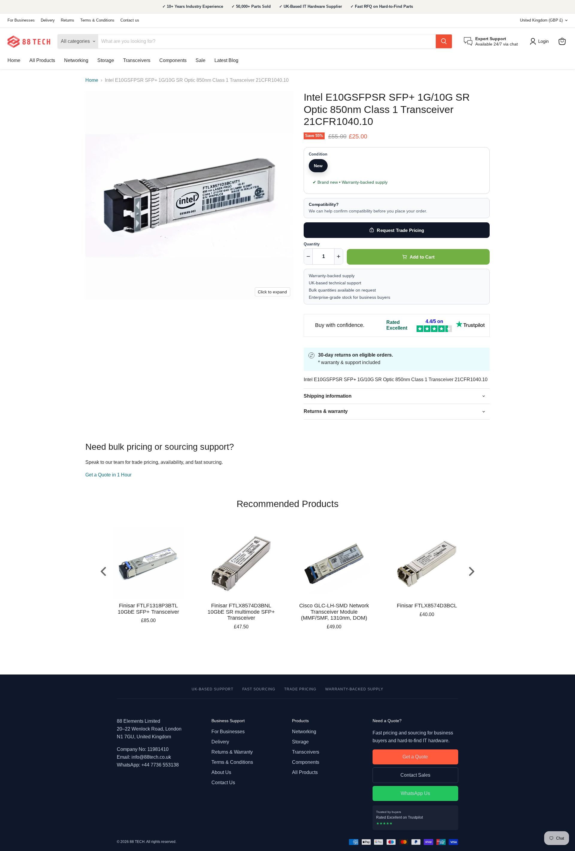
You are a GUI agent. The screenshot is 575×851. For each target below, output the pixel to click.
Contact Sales (415, 775)
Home (13, 60)
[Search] (444, 41)
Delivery (48, 20)
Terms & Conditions (97, 20)
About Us (221, 772)
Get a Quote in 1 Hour (108, 474)
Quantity (312, 244)
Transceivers (136, 60)
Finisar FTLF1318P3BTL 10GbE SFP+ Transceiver (148, 609)
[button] (540, 41)
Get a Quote (415, 756)
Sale (200, 60)
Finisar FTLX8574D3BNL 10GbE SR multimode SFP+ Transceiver (241, 612)
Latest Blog (226, 60)
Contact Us (223, 782)
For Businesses (21, 20)
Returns (67, 20)
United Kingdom (541, 20)
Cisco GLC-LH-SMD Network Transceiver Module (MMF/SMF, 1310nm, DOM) (334, 612)
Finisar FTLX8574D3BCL (427, 606)
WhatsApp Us (415, 793)
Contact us (129, 20)
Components (173, 60)
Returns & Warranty (232, 752)
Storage (105, 60)
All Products (42, 60)
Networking (76, 60)
